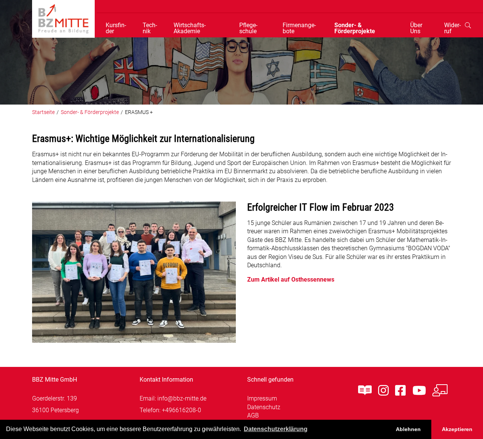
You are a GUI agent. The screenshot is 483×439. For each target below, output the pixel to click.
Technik (150, 28)
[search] (468, 25)
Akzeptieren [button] (457, 429)
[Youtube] (419, 391)
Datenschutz (263, 407)
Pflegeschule (248, 28)
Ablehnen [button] (408, 429)
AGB (253, 415)
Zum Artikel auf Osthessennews (290, 279)
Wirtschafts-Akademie (190, 28)
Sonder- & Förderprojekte (354, 28)
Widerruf (452, 28)
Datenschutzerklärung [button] (276, 429)
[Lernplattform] (440, 391)
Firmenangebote (299, 28)
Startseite (43, 112)
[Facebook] (400, 391)
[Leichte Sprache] (365, 391)
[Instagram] (383, 391)
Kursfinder (116, 28)
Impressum (262, 398)
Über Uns (416, 28)
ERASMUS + (139, 112)
